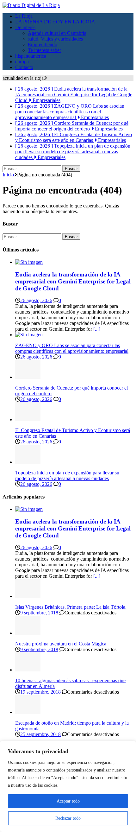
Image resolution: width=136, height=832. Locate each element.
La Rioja (24, 16)
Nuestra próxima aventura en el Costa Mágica (60, 643)
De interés (25, 27)
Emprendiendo (42, 44)
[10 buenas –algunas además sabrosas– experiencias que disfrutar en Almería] (27, 669)
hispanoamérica (30, 56)
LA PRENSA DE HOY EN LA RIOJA (55, 21)
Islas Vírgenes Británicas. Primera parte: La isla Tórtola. (71, 607)
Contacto (24, 67)
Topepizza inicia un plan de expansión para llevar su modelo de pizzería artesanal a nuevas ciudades (67, 475)
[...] (96, 329)
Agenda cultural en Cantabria (57, 33)
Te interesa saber (44, 50)
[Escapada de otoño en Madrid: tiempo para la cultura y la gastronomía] (27, 712)
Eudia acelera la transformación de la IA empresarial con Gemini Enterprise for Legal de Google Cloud (73, 281)
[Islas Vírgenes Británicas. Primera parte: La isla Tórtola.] (27, 596)
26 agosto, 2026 (36, 300)
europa (22, 61)
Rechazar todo (68, 818)
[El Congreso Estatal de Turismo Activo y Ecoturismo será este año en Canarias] (27, 419)
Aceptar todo (68, 801)
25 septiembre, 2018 (40, 734)
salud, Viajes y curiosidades (55, 38)
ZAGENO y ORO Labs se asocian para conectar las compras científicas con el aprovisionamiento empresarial (71, 348)
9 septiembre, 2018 (39, 612)
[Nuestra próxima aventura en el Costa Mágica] (27, 633)
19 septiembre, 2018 (40, 692)
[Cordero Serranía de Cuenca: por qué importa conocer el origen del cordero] (27, 377)
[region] (68, 786)
